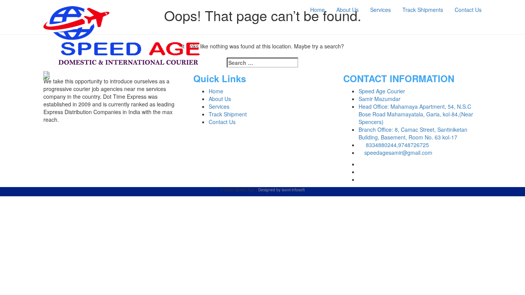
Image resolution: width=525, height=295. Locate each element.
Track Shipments (422, 9)
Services (380, 9)
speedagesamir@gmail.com (398, 152)
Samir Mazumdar (379, 99)
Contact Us (468, 9)
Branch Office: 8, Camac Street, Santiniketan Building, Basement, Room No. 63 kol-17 (413, 133)
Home (317, 9)
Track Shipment (228, 114)
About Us (347, 9)
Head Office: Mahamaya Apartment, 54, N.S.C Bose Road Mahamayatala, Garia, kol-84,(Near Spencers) (416, 114)
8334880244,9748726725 (396, 145)
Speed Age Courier (382, 91)
